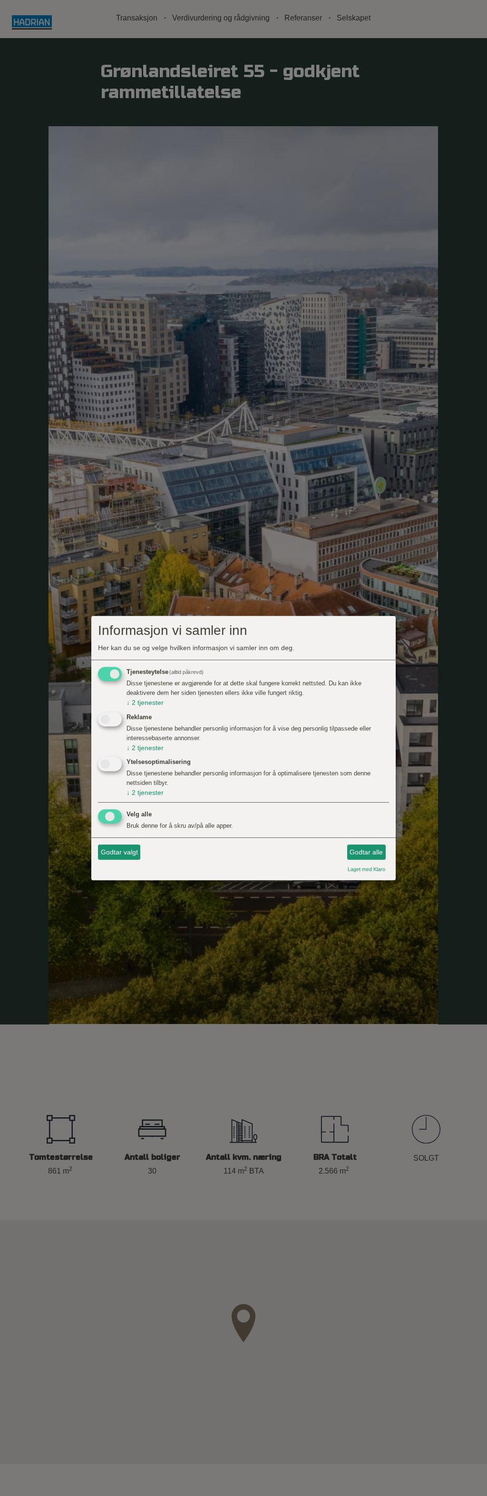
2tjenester (145, 702)
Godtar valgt (119, 852)
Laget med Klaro (366, 870)
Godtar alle (366, 852)
